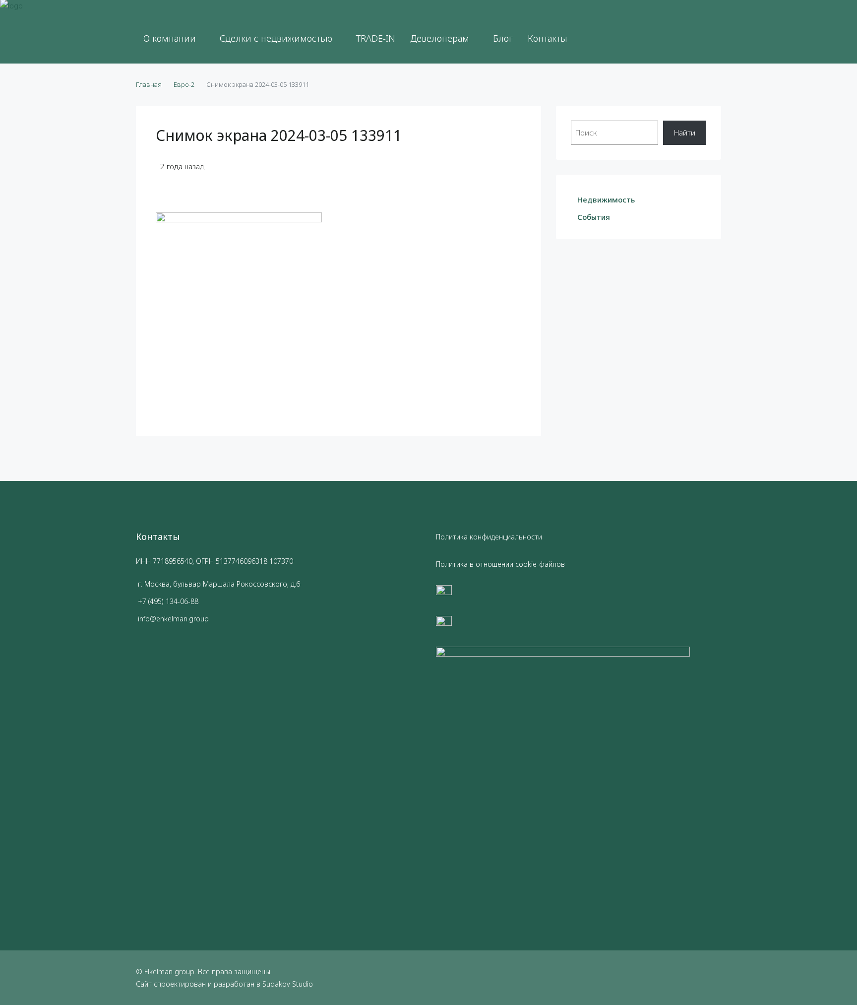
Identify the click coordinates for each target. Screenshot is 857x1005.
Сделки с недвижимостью (276, 38)
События (593, 217)
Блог (503, 38)
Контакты (547, 38)
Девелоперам (439, 38)
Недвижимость (606, 199)
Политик (450, 536)
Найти (684, 132)
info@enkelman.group (173, 618)
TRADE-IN (375, 38)
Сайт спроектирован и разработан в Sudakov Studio (224, 984)
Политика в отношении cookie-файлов (500, 564)
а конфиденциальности (503, 536)
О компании (169, 38)
